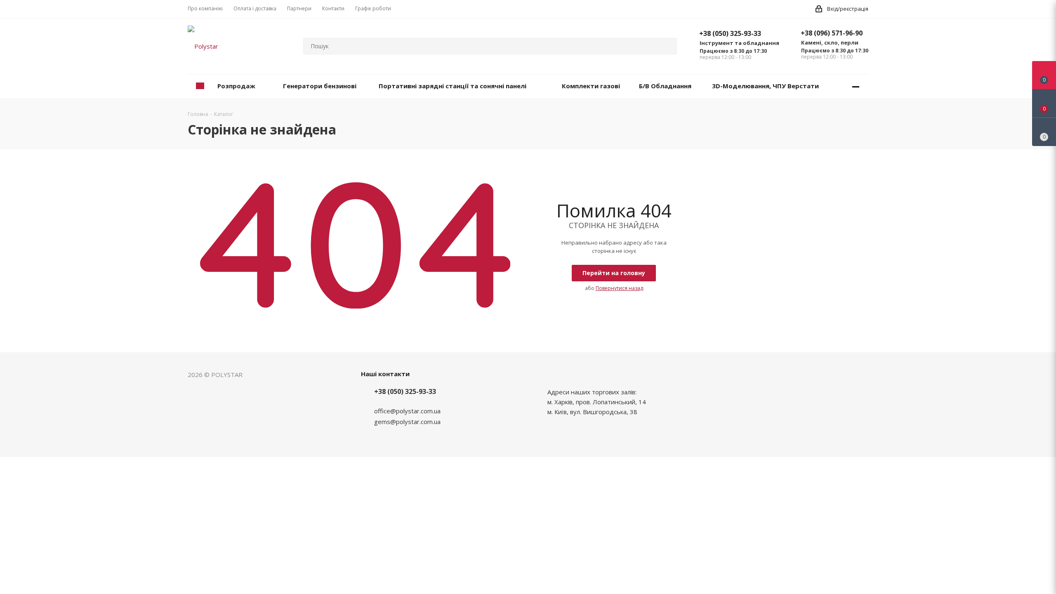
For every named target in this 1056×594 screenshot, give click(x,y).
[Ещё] (856, 86)
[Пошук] (667, 46)
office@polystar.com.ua (407, 411)
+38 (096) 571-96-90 (832, 33)
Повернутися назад (619, 288)
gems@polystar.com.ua (407, 421)
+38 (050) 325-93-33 (730, 33)
